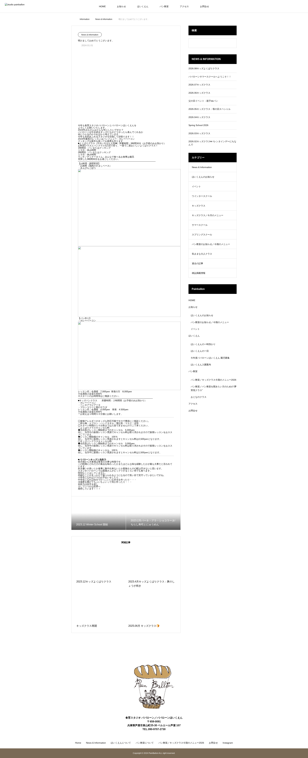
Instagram (228, 742)
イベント (196, 186)
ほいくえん (142, 6)
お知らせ (121, 6)
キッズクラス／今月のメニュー (207, 215)
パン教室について (145, 742)
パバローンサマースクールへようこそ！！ (209, 76)
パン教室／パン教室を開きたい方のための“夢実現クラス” (213, 388)
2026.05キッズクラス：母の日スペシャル (209, 109)
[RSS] (302, 743)
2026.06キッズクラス (199, 93)
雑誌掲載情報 (198, 273)
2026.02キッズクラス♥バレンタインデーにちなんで (212, 143)
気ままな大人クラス (202, 254)
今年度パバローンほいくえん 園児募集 (210, 358)
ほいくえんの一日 (200, 351)
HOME (102, 6)
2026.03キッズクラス (199, 133)
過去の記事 (197, 263)
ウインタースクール (202, 196)
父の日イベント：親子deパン (203, 101)
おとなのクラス (198, 397)
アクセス (184, 6)
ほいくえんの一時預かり (203, 344)
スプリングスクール (202, 234)
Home (78, 742)
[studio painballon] (18, 6)
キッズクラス (198, 205)
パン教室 (164, 6)
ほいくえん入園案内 (201, 364)
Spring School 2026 (198, 125)
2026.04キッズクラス (199, 117)
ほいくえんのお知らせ (203, 177)
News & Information (89, 35)
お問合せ (204, 6)
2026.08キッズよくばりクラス (203, 68)
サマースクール (200, 225)
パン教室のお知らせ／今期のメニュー (211, 244)
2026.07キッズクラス (199, 84)
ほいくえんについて (121, 742)
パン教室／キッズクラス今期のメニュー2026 (213, 380)
